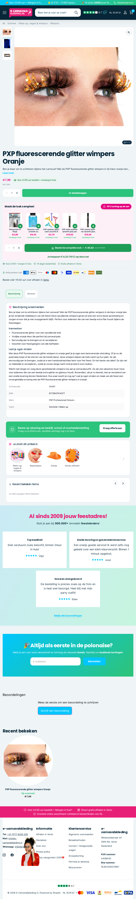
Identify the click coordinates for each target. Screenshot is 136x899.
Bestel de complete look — (80, 247)
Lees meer (8, 172)
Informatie (44, 829)
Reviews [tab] (31, 293)
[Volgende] (123, 482)
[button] (17, 193)
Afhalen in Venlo (44, 834)
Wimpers (54, 23)
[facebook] (12, 854)
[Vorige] (115, 482)
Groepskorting (76, 855)
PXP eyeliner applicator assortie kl (51, 230)
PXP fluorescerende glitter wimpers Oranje (27, 789)
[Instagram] (4, 854)
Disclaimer (41, 840)
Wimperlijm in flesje (15, 230)
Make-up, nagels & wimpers (33, 23)
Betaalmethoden (77, 840)
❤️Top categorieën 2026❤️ (50, 857)
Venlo (46, 279)
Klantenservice (80, 829)
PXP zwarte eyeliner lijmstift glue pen (88, 230)
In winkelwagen (77, 192)
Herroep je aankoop (79, 861)
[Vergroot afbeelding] (129, 32)
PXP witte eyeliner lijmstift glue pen (69, 230)
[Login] (125, 12)
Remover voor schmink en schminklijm (33, 230)
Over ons (41, 845)
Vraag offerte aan (112, 428)
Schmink (11, 23)
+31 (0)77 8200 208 (17, 834)
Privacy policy (43, 851)
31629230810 (22, 846)
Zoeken (76, 12)
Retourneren (75, 867)
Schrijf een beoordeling (55, 710)
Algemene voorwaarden (81, 834)
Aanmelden (94, 661)
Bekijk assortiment (4, 12)
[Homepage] (4, 23)
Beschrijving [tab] (14, 293)
